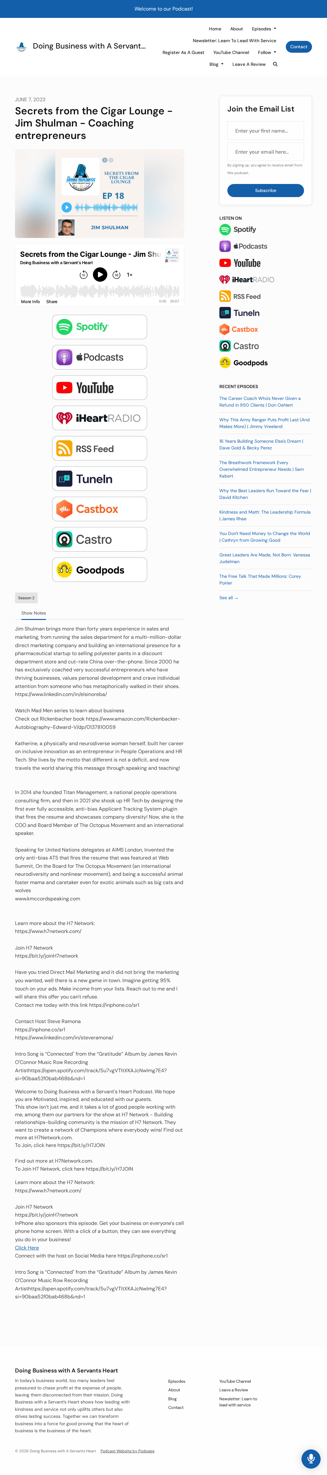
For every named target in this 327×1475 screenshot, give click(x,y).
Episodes (262, 29)
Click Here (27, 1247)
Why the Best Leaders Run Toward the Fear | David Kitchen (265, 494)
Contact (299, 47)
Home (215, 29)
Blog (214, 64)
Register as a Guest (183, 52)
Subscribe (265, 190)
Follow (265, 52)
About (236, 29)
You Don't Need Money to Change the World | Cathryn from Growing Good (264, 537)
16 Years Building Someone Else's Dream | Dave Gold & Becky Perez (261, 444)
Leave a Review (249, 64)
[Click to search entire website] (275, 64)
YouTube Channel (231, 52)
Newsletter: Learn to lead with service (234, 40)
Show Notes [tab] (33, 613)
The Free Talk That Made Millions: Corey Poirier (260, 579)
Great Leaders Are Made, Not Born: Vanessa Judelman (264, 558)
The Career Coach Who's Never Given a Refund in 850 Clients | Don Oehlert (260, 401)
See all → (229, 597)
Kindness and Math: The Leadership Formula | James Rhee (265, 515)
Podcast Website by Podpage (128, 1451)
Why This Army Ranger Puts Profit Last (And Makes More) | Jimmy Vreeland (264, 423)
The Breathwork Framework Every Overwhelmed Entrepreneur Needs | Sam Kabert (261, 469)
